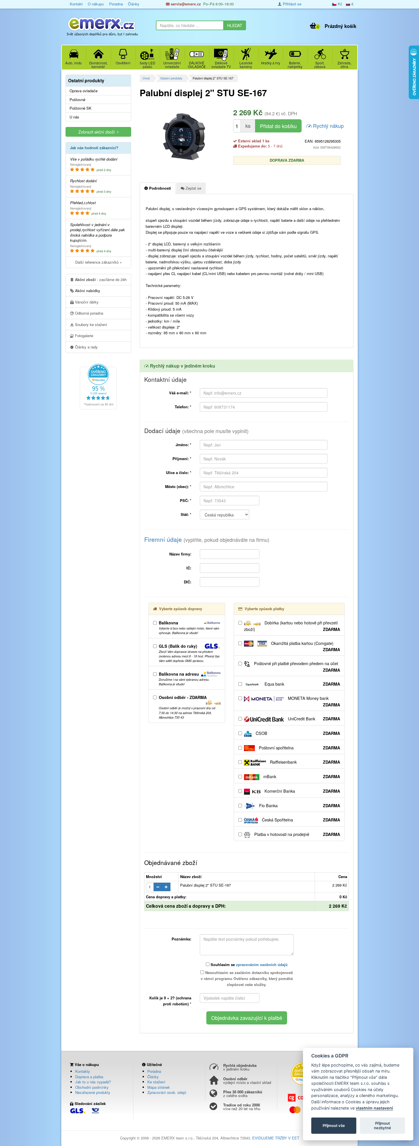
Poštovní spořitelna (299, 748)
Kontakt (76, 4)
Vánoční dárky (86, 302)
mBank (301, 776)
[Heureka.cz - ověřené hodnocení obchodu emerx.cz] (98, 386)
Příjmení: (181, 458)
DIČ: (187, 582)
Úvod (146, 78)
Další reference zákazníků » (98, 262)
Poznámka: (181, 939)
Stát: (186, 514)
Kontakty (82, 1071)
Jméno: (183, 444)
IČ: (188, 568)
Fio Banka (299, 805)
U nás (74, 117)
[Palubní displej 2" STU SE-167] (184, 136)
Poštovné (77, 99)
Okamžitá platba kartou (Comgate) (305, 646)
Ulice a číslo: (178, 472)
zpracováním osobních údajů (262, 964)
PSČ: (185, 500)
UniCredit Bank (313, 718)
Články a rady (86, 347)
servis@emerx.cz (185, 4)
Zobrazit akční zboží (97, 132)
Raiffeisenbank (304, 762)
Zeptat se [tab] (192, 188)
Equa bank (301, 684)
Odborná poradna (88, 313)
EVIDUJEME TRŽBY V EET (275, 1138)
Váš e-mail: (180, 392)
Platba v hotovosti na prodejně (296, 834)
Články (133, 4)
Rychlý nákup (328, 125)
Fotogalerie (83, 335)
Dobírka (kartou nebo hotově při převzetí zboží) (292, 626)
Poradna (116, 4)
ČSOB (297, 733)
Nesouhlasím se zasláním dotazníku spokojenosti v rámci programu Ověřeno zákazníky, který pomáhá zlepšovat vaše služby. (247, 978)
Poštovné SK (80, 108)
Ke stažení (156, 1082)
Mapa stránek (158, 1087)
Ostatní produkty (171, 78)
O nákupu (96, 4)
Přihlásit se (291, 4)
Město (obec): (178, 486)
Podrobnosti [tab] (159, 188)
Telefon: (183, 406)
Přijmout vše (334, 1125)
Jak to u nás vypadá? (93, 1082)
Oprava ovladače (83, 91)
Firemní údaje (206, 539)
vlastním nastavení (374, 1108)
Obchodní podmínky (92, 1087)
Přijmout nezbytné (382, 1125)
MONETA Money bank (313, 701)
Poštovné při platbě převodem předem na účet (296, 667)
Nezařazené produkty (92, 1092)
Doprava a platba (89, 1076)
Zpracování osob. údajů (166, 1092)
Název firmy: (180, 554)
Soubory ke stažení (90, 324)
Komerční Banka (301, 791)
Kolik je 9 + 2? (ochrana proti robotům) (170, 1000)
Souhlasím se (249, 964)
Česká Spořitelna (300, 820)
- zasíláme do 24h (101, 279)
